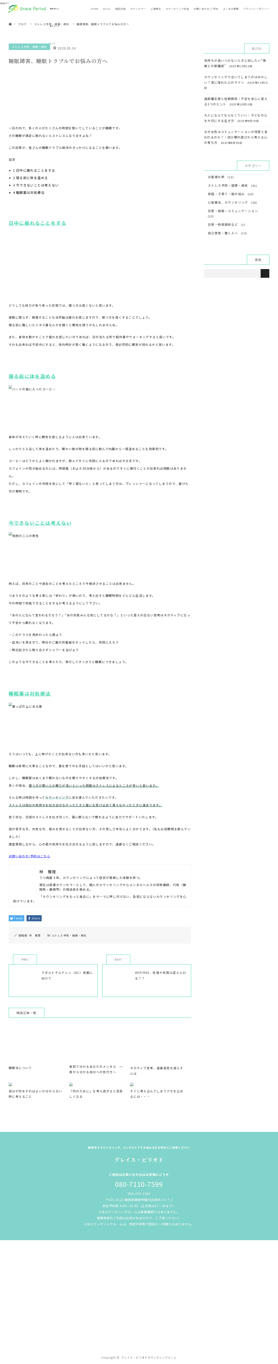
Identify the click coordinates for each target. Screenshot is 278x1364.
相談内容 (120, 8)
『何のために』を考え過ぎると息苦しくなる (96, 1094)
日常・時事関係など (223, 224)
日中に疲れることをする (34, 170)
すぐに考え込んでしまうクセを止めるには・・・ (156, 1094)
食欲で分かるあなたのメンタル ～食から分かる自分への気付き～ (96, 1069)
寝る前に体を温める (30, 177)
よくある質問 (231, 8)
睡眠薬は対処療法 (29, 192)
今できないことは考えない (36, 185)
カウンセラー (138, 8)
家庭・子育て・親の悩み (226, 194)
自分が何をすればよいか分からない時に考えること (35, 1094)
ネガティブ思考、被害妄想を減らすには (156, 1071)
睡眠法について (20, 1068)
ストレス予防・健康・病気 (69, 935)
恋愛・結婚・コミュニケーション (233, 211)
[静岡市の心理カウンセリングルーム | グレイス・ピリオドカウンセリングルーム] (139, 1339)
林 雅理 (35, 935)
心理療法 (156, 8)
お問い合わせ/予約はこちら (29, 856)
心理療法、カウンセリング (228, 202)
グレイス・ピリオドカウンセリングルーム (149, 1357)
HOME (95, 8)
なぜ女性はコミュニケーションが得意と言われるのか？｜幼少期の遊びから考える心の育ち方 (236, 137)
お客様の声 (216, 177)
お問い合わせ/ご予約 (206, 8)
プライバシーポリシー (256, 8)
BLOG (107, 8)
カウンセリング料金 (177, 8)
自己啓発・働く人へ (223, 233)
